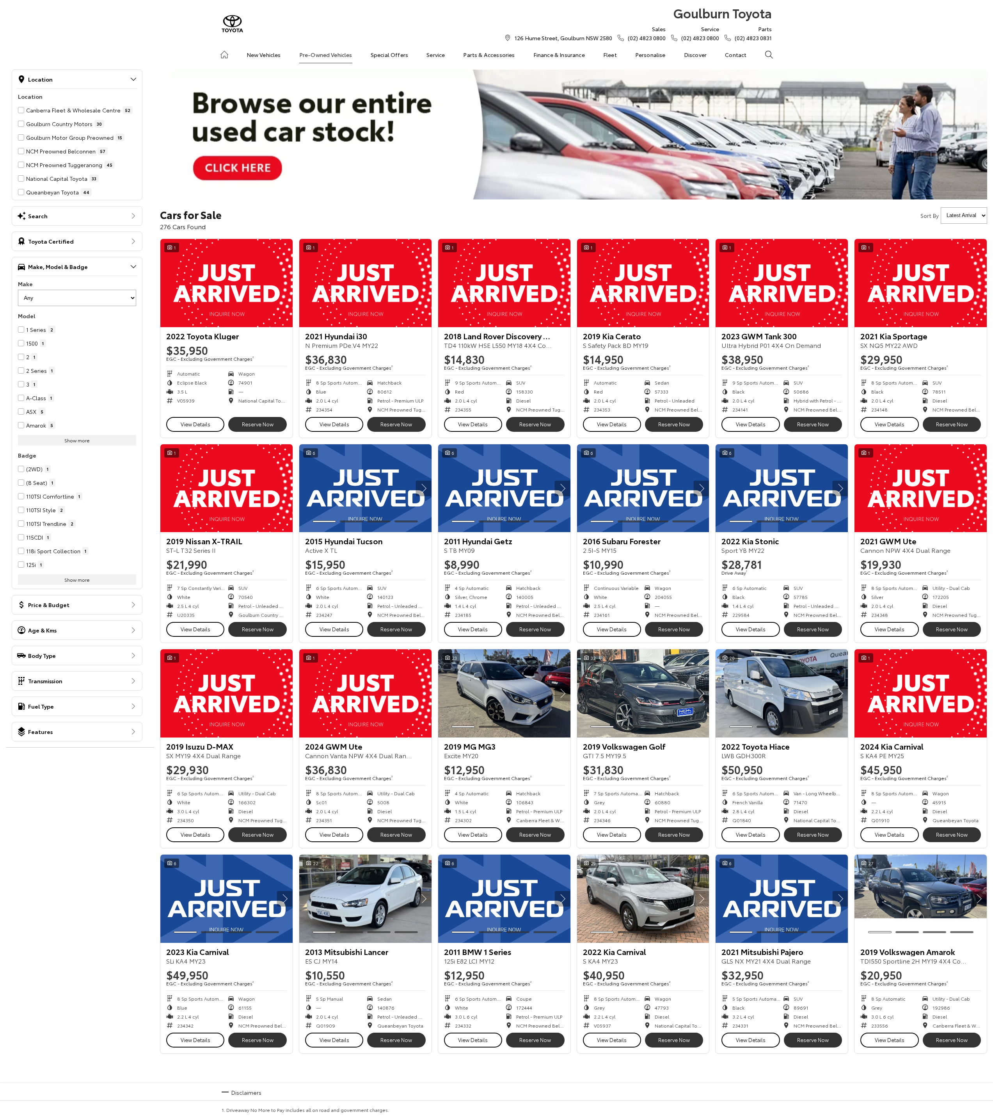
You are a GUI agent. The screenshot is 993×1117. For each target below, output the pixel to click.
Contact (735, 55)
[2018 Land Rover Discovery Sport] (504, 283)
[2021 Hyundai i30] (365, 283)
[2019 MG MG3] (504, 693)
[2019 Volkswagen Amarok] (920, 899)
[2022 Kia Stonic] (782, 488)
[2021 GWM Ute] (920, 488)
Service (435, 55)
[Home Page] (232, 23)
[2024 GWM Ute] (365, 693)
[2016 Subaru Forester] (643, 488)
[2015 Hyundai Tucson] (365, 488)
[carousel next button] (424, 488)
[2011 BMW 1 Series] (504, 899)
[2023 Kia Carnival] (226, 899)
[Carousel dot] (324, 521)
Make (25, 284)
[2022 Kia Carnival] (643, 899)
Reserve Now (258, 424)
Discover (695, 55)
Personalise (650, 55)
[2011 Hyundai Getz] (504, 488)
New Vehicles (264, 55)
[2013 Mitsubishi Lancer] (365, 899)
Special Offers (389, 55)
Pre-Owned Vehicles (325, 55)
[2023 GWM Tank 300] (782, 283)
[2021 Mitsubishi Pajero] (782, 899)
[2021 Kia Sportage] (920, 283)
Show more (77, 440)
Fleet (610, 55)
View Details (195, 424)
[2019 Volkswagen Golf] (643, 693)
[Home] (224, 54)
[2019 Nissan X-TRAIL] (226, 488)
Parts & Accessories (489, 55)
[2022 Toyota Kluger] (226, 283)
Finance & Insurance (559, 55)
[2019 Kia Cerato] (643, 283)
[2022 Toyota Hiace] (782, 693)
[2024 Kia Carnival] (920, 693)
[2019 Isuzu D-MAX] (226, 693)
